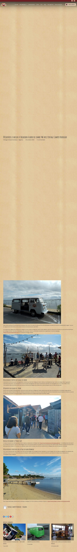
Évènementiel (32, 4)
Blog (45, 4)
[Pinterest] (10, 516)
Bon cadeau (71, 4)
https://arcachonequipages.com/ (11, 332)
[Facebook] (4, 516)
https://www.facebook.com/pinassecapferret (50, 443)
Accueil (16, 4)
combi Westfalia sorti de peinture (33, 542)
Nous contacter (58, 4)
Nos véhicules (23, 4)
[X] (6, 516)
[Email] (13, 516)
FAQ (41, 4)
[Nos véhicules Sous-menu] (26, 4)
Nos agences (50, 4)
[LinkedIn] (8, 516)
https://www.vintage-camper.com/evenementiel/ (58, 501)
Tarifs (37, 4)
